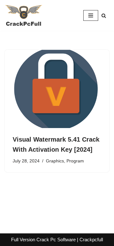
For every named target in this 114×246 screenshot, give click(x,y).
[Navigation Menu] (90, 15)
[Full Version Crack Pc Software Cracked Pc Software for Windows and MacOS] (24, 15)
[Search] (103, 15)
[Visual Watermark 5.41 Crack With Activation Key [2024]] (57, 89)
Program (75, 161)
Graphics (55, 161)
